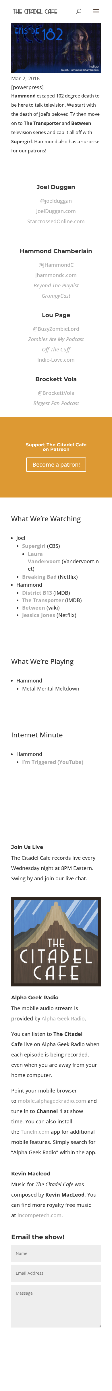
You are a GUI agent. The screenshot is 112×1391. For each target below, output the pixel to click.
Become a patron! (56, 464)
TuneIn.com (35, 1131)
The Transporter (43, 600)
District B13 (37, 592)
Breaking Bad (39, 576)
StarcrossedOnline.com (56, 221)
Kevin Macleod (30, 1174)
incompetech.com (39, 1215)
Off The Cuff (56, 349)
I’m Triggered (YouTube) (52, 762)
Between (33, 607)
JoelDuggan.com (56, 211)
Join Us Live (27, 847)
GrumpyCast (56, 295)
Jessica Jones (38, 615)
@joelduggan (56, 200)
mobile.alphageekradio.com (52, 1100)
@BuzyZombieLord (56, 328)
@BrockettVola (56, 392)
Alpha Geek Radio (35, 997)
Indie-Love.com (56, 359)
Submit (84, 1336)
